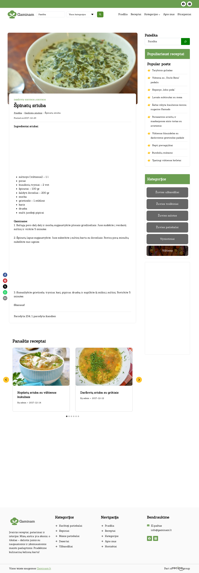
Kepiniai (64, 530)
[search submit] (100, 14)
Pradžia (123, 14)
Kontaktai (111, 546)
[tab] (66, 416)
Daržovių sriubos (24, 100)
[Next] (139, 380)
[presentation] (41, 367)
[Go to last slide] (6, 380)
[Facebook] (183, 3)
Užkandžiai (66, 546)
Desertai (64, 541)
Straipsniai (184, 14)
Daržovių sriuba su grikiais (99, 392)
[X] (5, 286)
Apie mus (169, 14)
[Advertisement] (72, 153)
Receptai (136, 14)
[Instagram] (189, 3)
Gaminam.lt (44, 568)
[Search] (185, 41)
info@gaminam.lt (161, 530)
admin (23, 402)
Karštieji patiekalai (70, 525)
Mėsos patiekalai (69, 536)
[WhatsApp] (5, 292)
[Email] (5, 298)
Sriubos (41, 100)
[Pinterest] (5, 280)
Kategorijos (111, 536)
